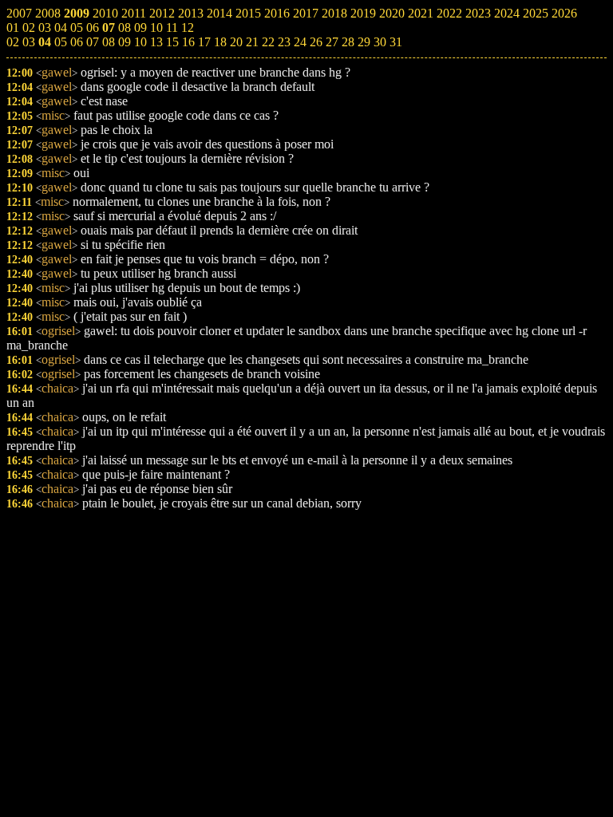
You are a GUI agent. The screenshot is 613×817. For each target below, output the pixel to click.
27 (332, 42)
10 (140, 42)
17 (204, 42)
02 (12, 42)
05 (60, 42)
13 (156, 42)
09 (124, 42)
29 (364, 42)
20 (236, 42)
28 (348, 42)
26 (316, 42)
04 (44, 42)
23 (284, 42)
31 (396, 42)
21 (252, 42)
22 (268, 42)
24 (300, 42)
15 (172, 42)
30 (380, 42)
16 (188, 42)
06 (76, 42)
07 (92, 42)
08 (108, 42)
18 (220, 42)
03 (28, 42)
